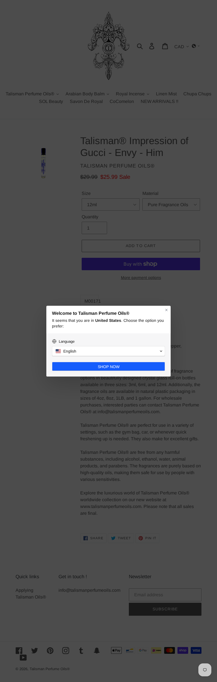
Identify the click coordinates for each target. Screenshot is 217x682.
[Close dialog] (166, 310)
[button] (108, 351)
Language (67, 341)
